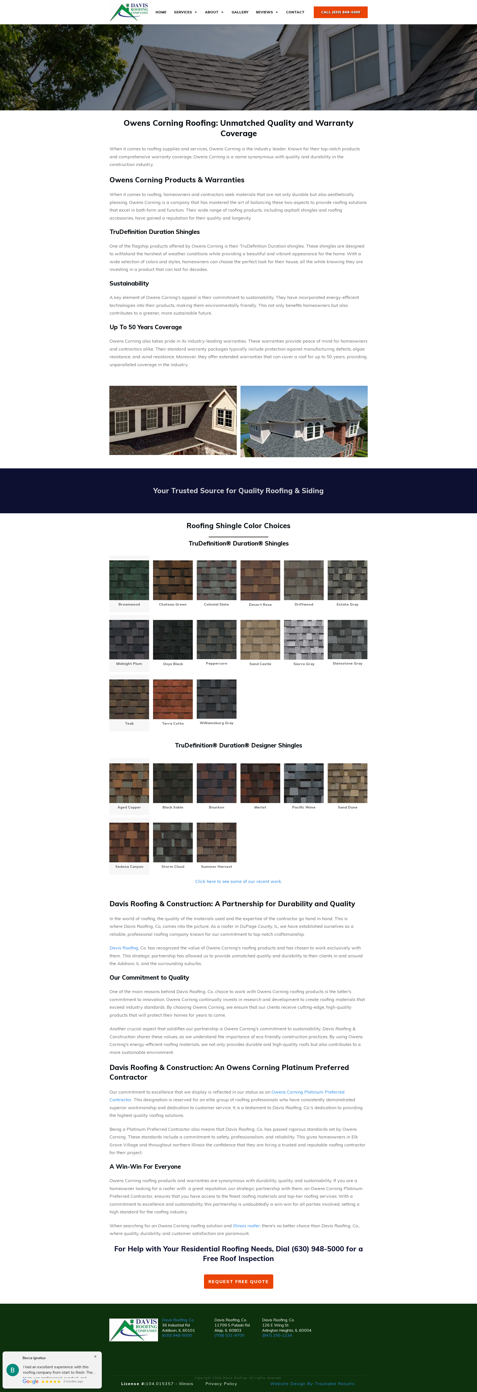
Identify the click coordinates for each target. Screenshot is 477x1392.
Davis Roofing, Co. (178, 1319)
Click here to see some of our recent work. (238, 881)
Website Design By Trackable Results (312, 1383)
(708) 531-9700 (229, 1335)
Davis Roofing (124, 948)
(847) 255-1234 (277, 1335)
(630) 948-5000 (177, 1335)
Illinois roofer (246, 1226)
